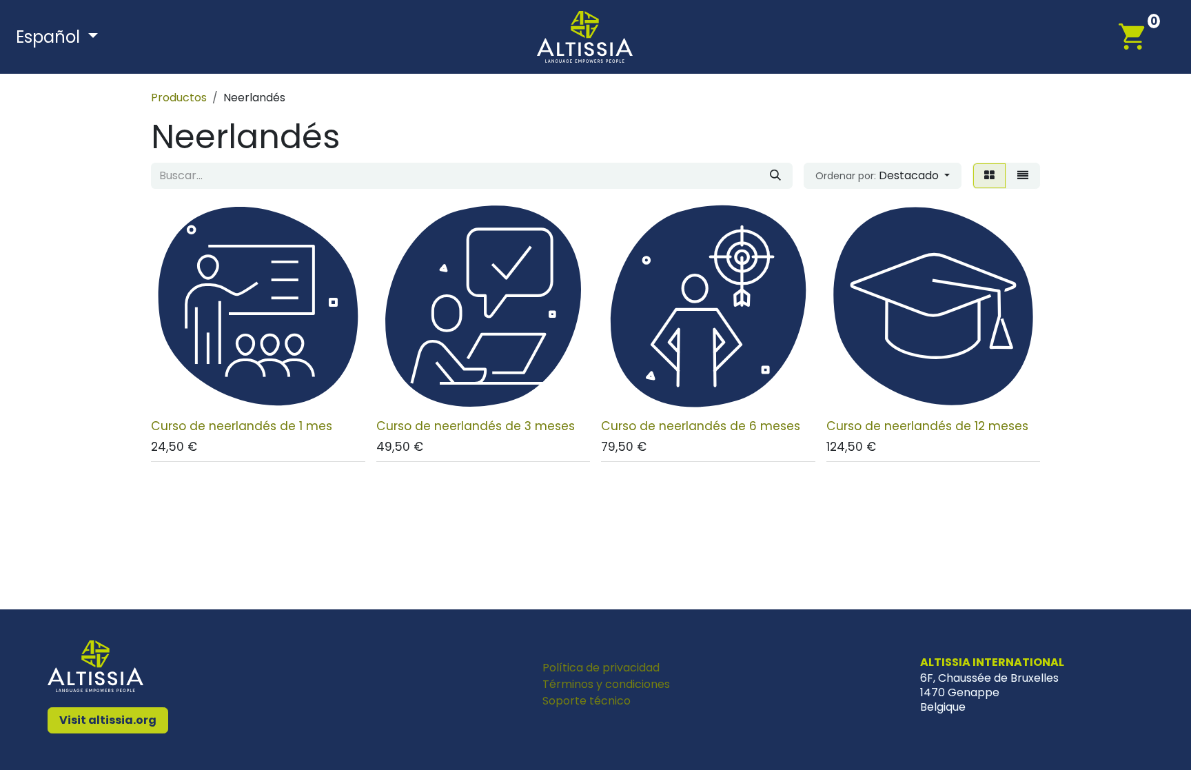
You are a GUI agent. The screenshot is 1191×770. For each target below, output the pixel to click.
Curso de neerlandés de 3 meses (475, 426)
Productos (179, 97)
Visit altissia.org (107, 720)
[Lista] (1023, 176)
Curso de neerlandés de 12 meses (927, 426)
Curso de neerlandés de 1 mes (241, 426)
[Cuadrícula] (989, 176)
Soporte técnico (586, 701)
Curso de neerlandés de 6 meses (700, 426)
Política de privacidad (601, 668)
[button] (882, 176)
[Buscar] (775, 176)
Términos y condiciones (606, 684)
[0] (1139, 36)
